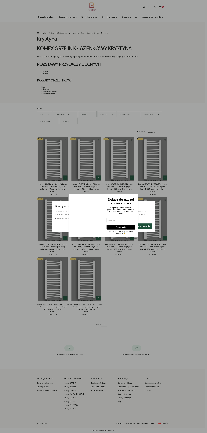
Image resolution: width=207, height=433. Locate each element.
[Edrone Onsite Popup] (103, 216)
